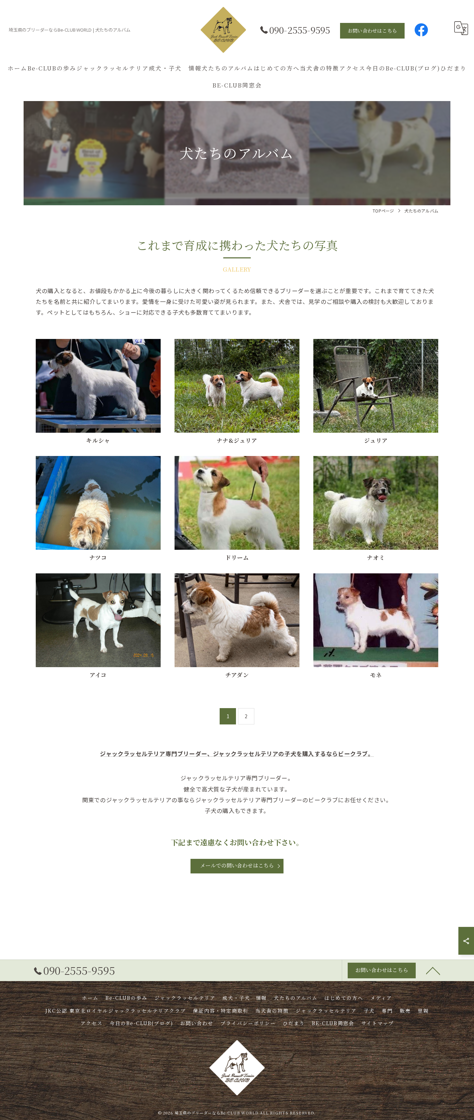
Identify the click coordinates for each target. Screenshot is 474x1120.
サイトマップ (377, 1023)
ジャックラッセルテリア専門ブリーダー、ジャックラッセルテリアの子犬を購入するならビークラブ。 (237, 753)
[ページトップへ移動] (433, 970)
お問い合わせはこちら (372, 30)
